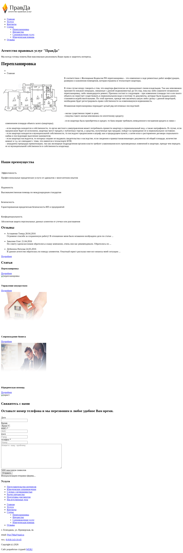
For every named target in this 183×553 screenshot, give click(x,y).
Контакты (11, 24)
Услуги (10, 21)
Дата (3, 417)
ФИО (4, 428)
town (3, 434)
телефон (6, 439)
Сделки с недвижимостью (19, 492)
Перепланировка (21, 29)
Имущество (18, 32)
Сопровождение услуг (23, 34)
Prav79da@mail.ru (15, 535)
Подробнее (6, 256)
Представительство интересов (21, 487)
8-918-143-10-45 (13, 539)
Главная (11, 19)
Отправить (6, 473)
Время (4, 423)
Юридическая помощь (23, 37)
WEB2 (29, 549)
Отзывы (11, 39)
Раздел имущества (16, 494)
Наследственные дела (17, 499)
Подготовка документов (19, 497)
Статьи (10, 27)
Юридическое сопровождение (21, 489)
